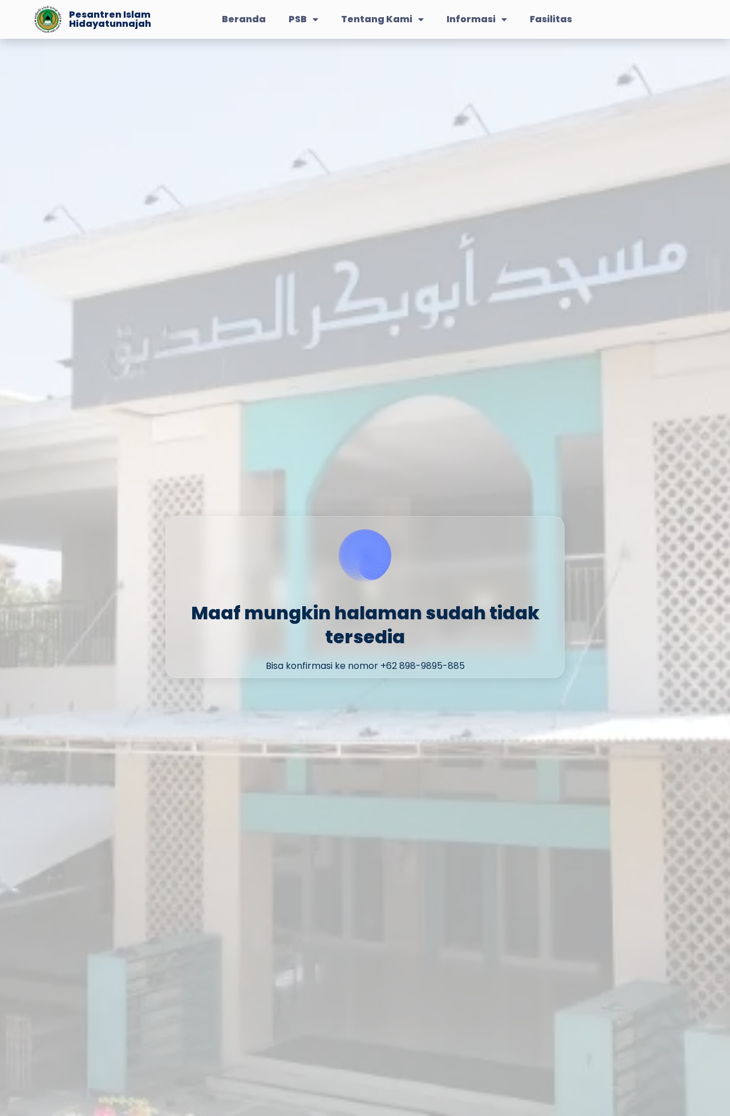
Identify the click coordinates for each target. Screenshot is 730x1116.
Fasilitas (551, 19)
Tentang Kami (376, 19)
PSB (298, 19)
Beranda (244, 19)
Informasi (471, 19)
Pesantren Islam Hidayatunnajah (110, 19)
